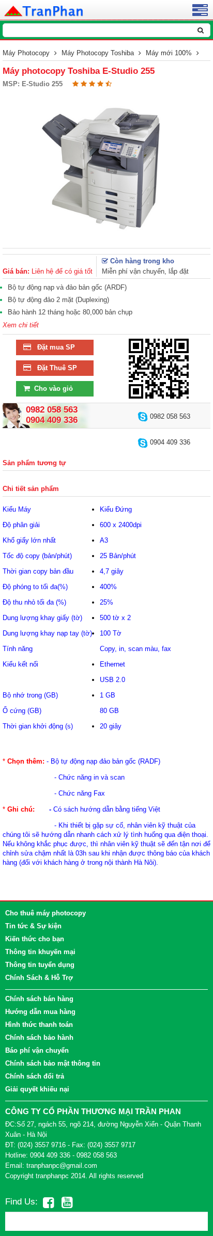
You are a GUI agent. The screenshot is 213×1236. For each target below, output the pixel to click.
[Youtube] (67, 1202)
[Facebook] (48, 1202)
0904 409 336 (169, 442)
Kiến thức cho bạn (34, 939)
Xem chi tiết (21, 325)
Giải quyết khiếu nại (37, 1089)
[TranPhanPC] (44, 10)
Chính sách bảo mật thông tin (52, 1063)
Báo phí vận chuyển (37, 1050)
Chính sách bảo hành (39, 1037)
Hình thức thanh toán (39, 1024)
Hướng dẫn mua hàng (40, 1012)
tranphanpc (52, 1176)
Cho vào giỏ (51, 388)
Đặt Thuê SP (54, 368)
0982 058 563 (169, 416)
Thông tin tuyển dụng (39, 965)
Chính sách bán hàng (39, 999)
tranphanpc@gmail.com (61, 1165)
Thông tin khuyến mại (40, 952)
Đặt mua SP (53, 347)
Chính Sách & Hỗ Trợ (39, 977)
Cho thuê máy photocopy (45, 913)
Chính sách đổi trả (34, 1076)
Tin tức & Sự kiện (33, 926)
